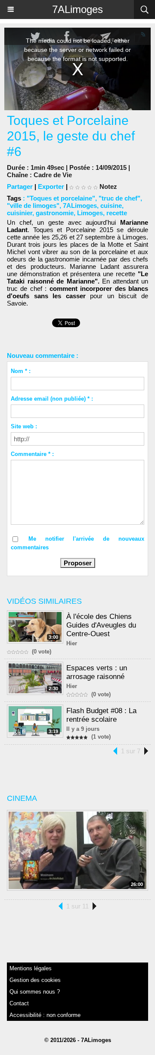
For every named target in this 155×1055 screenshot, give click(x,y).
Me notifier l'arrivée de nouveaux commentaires (77, 543)
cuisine (111, 205)
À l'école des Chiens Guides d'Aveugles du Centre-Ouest (101, 625)
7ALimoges (77, 9)
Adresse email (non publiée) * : (52, 398)
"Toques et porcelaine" (61, 198)
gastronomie (55, 213)
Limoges (90, 213)
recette (116, 213)
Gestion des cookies (35, 980)
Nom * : (21, 371)
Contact (19, 1003)
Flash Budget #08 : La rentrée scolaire (101, 715)
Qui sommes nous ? (34, 991)
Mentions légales (30, 968)
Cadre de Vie (53, 174)
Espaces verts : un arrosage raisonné (96, 672)
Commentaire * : (32, 454)
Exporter (51, 186)
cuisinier (19, 213)
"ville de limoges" (33, 205)
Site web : (24, 426)
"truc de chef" (119, 198)
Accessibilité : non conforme (45, 1015)
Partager (20, 186)
